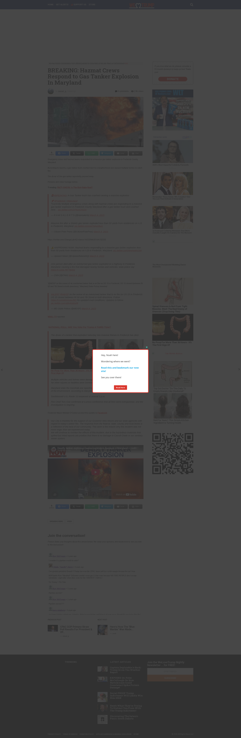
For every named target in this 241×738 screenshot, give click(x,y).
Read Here (120, 387)
